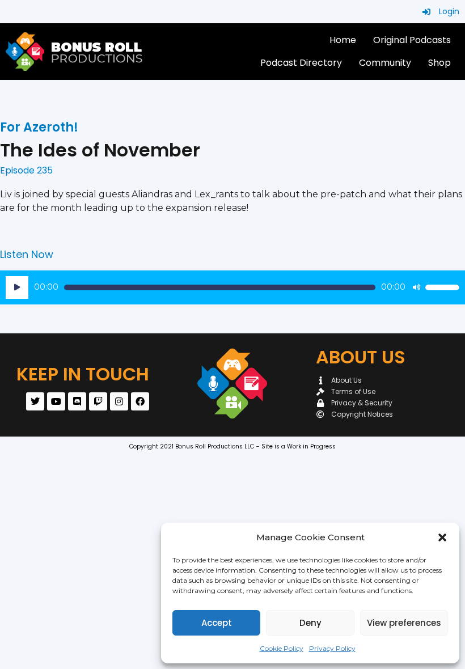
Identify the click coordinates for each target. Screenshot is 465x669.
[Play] (17, 287)
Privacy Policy (332, 648)
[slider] (442, 287)
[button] (442, 537)
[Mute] (416, 287)
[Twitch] (98, 401)
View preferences (404, 623)
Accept (216, 623)
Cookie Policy (281, 648)
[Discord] (77, 401)
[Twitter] (35, 401)
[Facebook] (140, 401)
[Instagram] (119, 401)
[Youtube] (56, 401)
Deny (310, 623)
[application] (232, 287)
